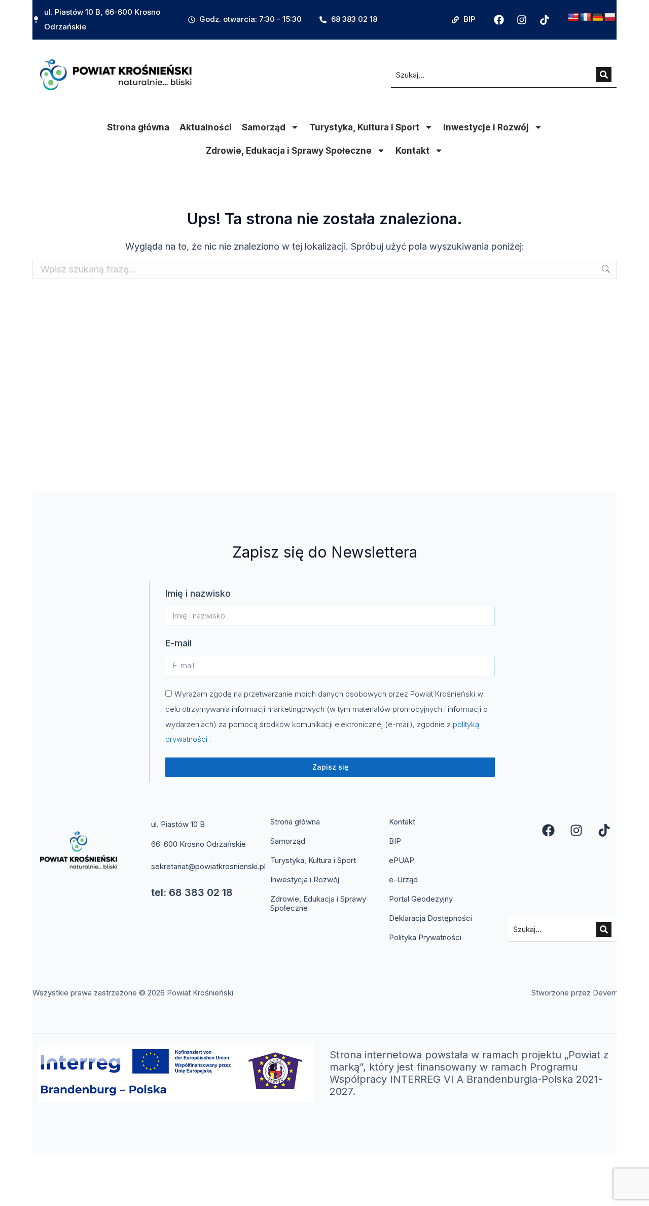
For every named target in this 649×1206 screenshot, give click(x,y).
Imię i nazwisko (198, 593)
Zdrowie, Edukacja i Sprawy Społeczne (289, 151)
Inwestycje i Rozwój (486, 127)
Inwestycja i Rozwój (304, 879)
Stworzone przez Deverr (574, 992)
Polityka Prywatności (425, 937)
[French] (585, 17)
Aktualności (205, 127)
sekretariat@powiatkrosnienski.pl (208, 866)
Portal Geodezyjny (421, 899)
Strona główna (138, 127)
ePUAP (401, 860)
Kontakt (412, 151)
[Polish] (610, 17)
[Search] (603, 74)
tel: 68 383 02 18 (192, 892)
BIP (395, 841)
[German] (597, 17)
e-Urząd (403, 879)
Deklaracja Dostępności (430, 918)
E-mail (178, 643)
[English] (573, 17)
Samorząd (263, 127)
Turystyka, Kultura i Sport (364, 127)
